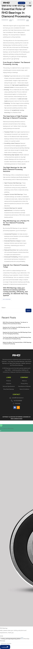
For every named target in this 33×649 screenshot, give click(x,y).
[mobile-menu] (29, 3)
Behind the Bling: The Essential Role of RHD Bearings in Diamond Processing (17, 343)
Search (4, 307)
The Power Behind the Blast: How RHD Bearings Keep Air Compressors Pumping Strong (17, 338)
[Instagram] (18, 407)
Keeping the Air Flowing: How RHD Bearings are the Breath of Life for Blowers (16, 328)
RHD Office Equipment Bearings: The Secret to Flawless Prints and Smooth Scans (15, 323)
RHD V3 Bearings (7, 299)
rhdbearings (5, 19)
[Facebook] (14, 407)
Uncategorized (21, 19)
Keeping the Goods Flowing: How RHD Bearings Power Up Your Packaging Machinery (17, 333)
